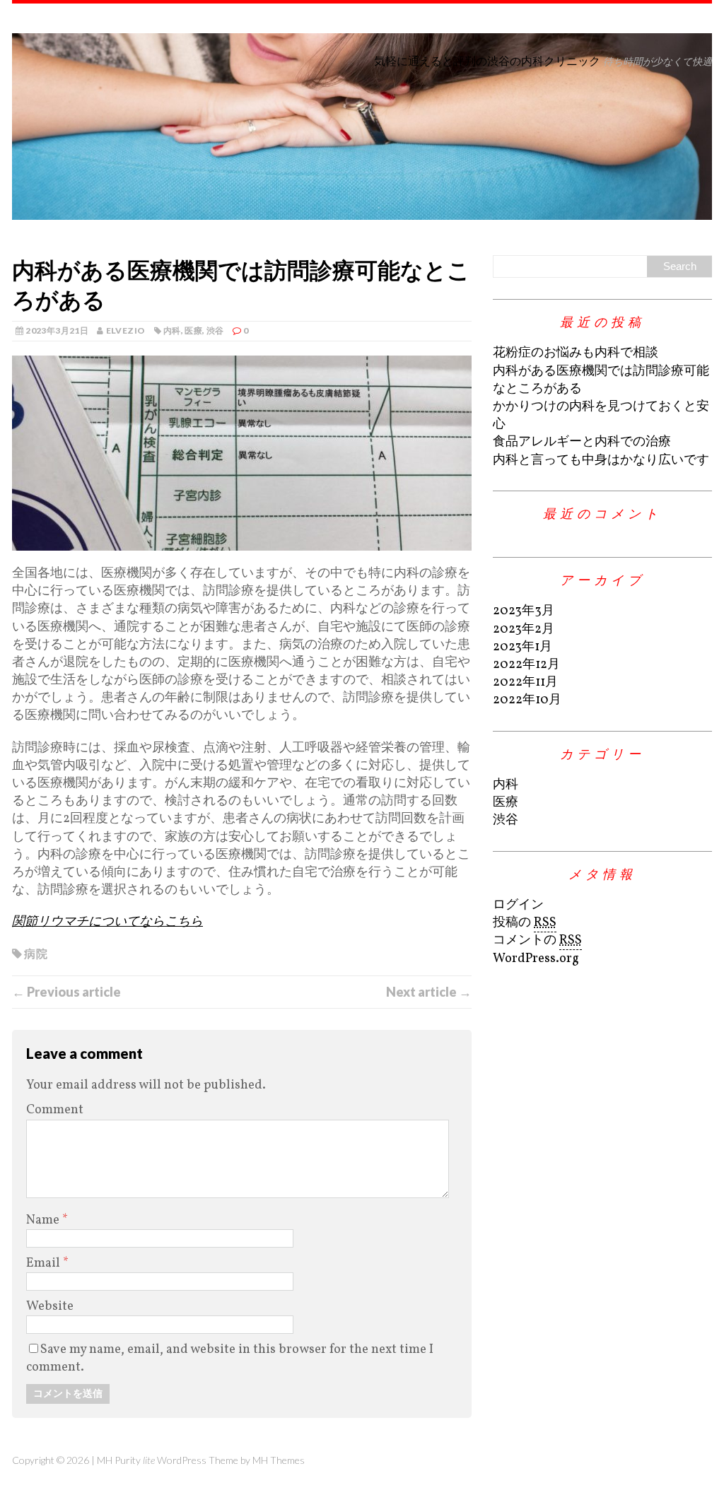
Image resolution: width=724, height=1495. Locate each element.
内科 (172, 330)
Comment (54, 1110)
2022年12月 (526, 665)
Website (50, 1306)
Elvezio (126, 330)
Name (44, 1220)
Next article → (429, 991)
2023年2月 (523, 629)
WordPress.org (536, 959)
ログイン (518, 905)
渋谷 (215, 330)
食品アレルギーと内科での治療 (582, 442)
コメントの (537, 940)
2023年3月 (523, 611)
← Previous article (66, 991)
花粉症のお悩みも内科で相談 (575, 353)
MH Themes (278, 1460)
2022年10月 (527, 700)
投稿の (524, 923)
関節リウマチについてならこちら (107, 922)
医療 (193, 330)
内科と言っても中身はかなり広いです (601, 460)
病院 (35, 953)
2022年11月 (525, 682)
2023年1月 (522, 647)
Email (44, 1263)
